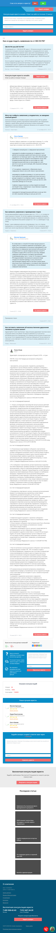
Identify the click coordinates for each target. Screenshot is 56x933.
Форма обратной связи (9, 895)
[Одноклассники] (35, 645)
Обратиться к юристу (39, 670)
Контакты (5, 900)
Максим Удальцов (19, 237)
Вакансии (5, 903)
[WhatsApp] (39, 645)
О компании (6, 898)
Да (43, 3)
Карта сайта (29, 926)
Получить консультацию (28, 782)
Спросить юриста (41, 107)
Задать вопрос (44, 9)
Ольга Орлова (18, 136)
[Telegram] (41, 645)
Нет (35, 3)
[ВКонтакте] (33, 645)
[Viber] (37, 645)
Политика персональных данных (12, 929)
